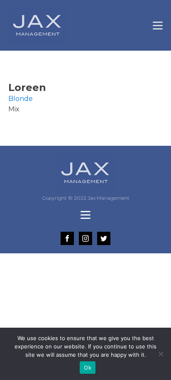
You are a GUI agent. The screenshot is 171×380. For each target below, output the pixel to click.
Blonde (20, 99)
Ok (87, 367)
